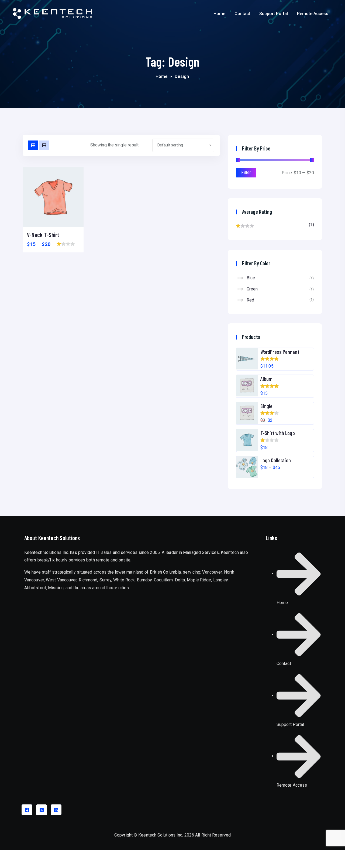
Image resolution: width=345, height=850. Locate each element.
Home (219, 13)
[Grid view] (33, 145)
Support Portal (273, 13)
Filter (246, 172)
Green (252, 289)
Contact (242, 13)
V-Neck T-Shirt (43, 234)
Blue (251, 277)
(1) (275, 225)
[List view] (44, 145)
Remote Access (312, 13)
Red (250, 300)
